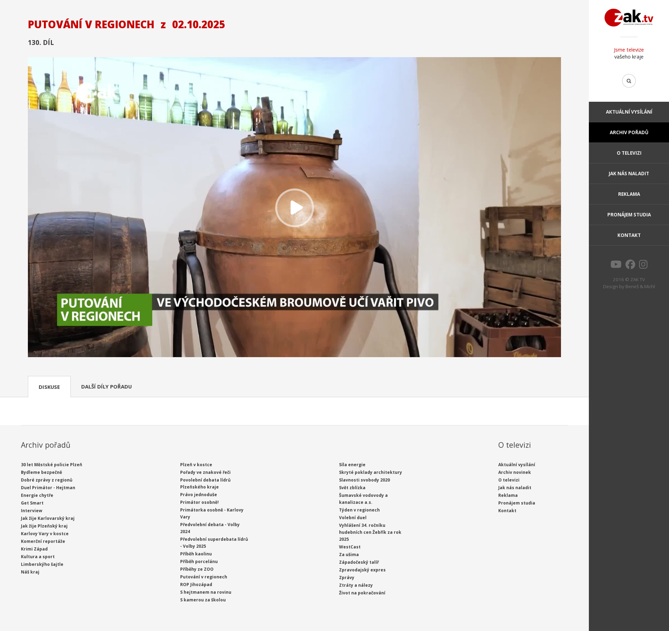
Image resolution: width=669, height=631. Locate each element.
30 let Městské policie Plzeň (51, 465)
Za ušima (349, 554)
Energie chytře (37, 495)
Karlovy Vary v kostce (45, 534)
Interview (31, 511)
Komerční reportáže (43, 541)
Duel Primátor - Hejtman (48, 488)
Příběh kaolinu (196, 554)
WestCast (350, 547)
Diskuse (49, 386)
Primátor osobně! (199, 502)
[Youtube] (616, 266)
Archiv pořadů (629, 132)
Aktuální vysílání (629, 112)
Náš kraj (30, 572)
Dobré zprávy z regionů (46, 480)
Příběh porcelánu (199, 561)
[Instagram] (643, 266)
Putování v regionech (203, 577)
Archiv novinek (514, 472)
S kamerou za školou (203, 600)
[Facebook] (630, 266)
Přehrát (294, 208)
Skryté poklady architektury (370, 472)
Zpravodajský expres (362, 570)
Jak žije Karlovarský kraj (48, 518)
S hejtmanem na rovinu (205, 592)
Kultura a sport (38, 557)
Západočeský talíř (359, 562)
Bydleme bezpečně (41, 472)
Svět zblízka (352, 488)
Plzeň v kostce (196, 465)
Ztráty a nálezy (356, 585)
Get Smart (32, 503)
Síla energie (352, 465)
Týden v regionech (359, 510)
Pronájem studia (629, 214)
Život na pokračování (362, 593)
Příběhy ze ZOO (197, 569)
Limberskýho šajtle (42, 564)
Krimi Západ (34, 549)
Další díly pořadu (106, 386)
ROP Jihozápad (196, 584)
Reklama (629, 194)
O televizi (629, 153)
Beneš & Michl (640, 286)
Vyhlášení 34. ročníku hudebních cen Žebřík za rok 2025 (370, 532)
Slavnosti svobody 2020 (364, 480)
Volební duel (353, 518)
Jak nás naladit (629, 173)
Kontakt (629, 235)
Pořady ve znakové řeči (205, 472)
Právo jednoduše (198, 495)
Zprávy (346, 577)
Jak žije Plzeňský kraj (44, 526)
